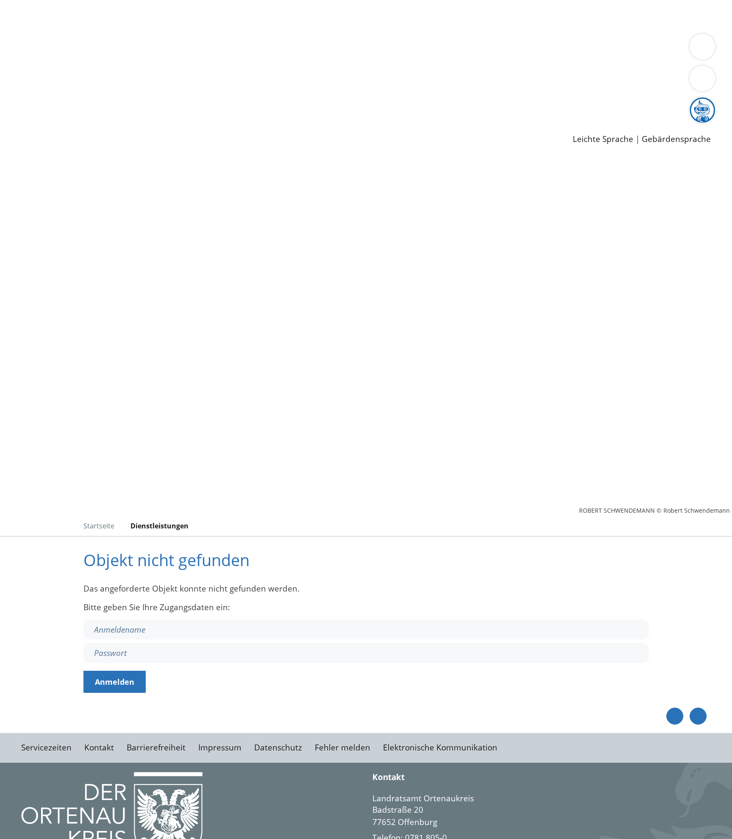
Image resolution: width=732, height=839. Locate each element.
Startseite (98, 526)
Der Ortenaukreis (56, 49)
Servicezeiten (46, 747)
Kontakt (99, 747)
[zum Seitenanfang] (698, 716)
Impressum (219, 747)
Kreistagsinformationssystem (78, 81)
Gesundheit (456, 16)
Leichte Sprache (603, 139)
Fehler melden (342, 747)
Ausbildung (166, 103)
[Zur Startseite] (88, 228)
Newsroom (20, 114)
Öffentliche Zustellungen (146, 125)
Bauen (35, 16)
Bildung (235, 49)
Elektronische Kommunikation (440, 747)
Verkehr (171, 16)
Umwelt (495, 16)
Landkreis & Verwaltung (45, 38)
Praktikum (243, 103)
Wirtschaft (412, 16)
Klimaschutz (397, 49)
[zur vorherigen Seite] (674, 716)
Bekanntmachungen (503, 49)
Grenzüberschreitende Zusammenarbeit (100, 60)
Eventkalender (115, 103)
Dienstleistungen (32, 5)
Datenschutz (278, 747)
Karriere (15, 93)
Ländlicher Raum (340, 49)
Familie (202, 16)
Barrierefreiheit (156, 747)
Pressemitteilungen (60, 125)
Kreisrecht (155, 81)
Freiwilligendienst (298, 103)
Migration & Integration (262, 16)
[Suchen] (702, 78)
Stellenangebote (54, 103)
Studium (206, 103)
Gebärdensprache (676, 139)
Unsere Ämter (26, 27)
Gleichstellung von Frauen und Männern (621, 49)
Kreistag (15, 71)
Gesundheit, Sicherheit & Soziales (155, 49)
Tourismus (443, 49)
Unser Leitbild (361, 103)
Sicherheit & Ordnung (349, 16)
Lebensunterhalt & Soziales (102, 16)
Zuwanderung (278, 49)
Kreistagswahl (203, 81)
